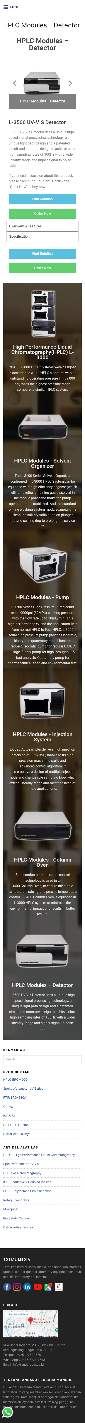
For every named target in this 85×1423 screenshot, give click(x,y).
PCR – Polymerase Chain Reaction (27, 1191)
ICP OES (9, 1115)
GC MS (8, 1106)
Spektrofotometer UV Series (23, 1088)
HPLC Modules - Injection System (42, 737)
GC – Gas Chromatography (22, 1173)
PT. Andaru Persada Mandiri (23, 1387)
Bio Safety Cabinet (16, 1218)
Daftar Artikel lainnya (18, 1227)
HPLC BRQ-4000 (15, 1079)
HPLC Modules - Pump (42, 597)
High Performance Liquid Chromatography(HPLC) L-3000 (42, 352)
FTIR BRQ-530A (14, 1097)
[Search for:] (42, 1059)
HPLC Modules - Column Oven (42, 862)
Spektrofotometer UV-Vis (21, 1164)
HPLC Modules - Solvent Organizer (42, 463)
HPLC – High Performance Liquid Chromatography (39, 1155)
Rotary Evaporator (16, 1200)
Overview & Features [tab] (25, 226)
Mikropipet (11, 1209)
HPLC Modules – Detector (42, 44)
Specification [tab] (19, 236)
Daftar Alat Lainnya (17, 1134)
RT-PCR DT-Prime (16, 1125)
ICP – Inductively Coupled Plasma (27, 1182)
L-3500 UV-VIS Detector (37, 122)
